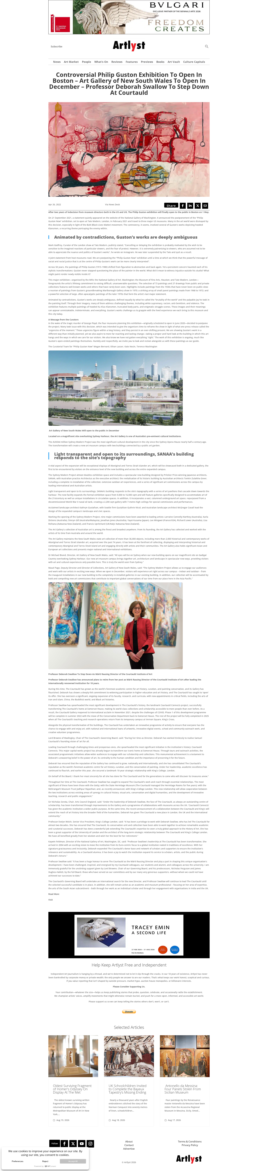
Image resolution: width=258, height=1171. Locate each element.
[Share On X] (198, 206)
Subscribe (56, 46)
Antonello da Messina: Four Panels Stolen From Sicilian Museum (183, 1088)
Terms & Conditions (190, 1141)
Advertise (129, 1148)
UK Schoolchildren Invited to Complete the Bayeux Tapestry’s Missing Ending (127, 1088)
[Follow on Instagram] (90, 1144)
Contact (129, 1145)
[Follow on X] (73, 1144)
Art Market (71, 62)
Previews (147, 62)
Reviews (116, 62)
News (57, 62)
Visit (50, 899)
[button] (207, 46)
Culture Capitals (194, 62)
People (86, 62)
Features (132, 62)
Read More (53, 894)
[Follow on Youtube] (81, 1144)
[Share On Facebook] (183, 206)
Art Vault (174, 62)
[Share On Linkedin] (190, 206)
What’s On (101, 62)
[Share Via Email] (205, 206)
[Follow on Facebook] (64, 1144)
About (129, 1141)
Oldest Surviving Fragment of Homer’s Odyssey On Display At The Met (72, 1088)
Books (160, 62)
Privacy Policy (190, 1145)
